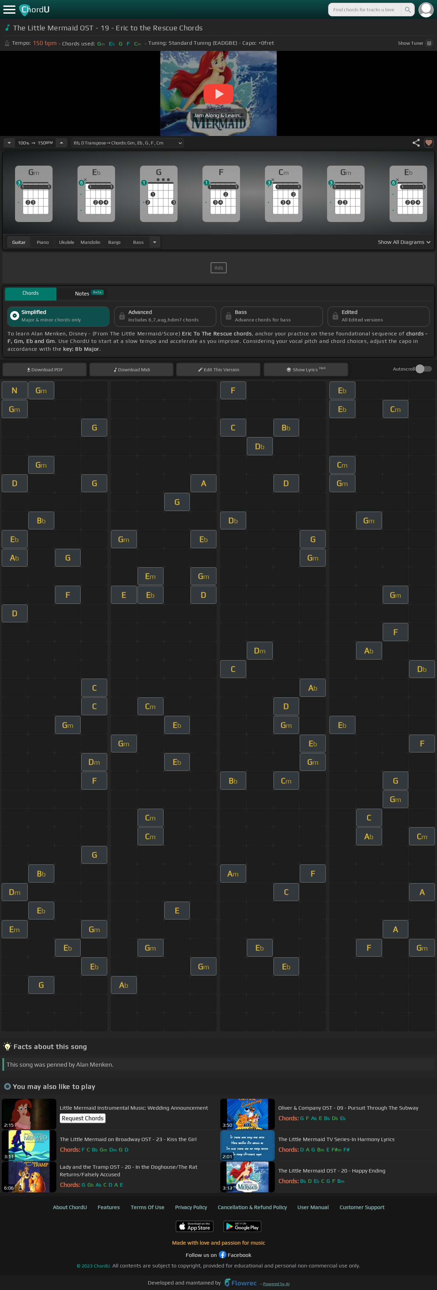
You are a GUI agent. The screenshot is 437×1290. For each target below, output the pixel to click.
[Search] (407, 9)
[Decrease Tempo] (9, 143)
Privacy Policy (191, 1207)
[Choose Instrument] (155, 242)
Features (109, 1207)
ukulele (66, 242)
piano (43, 242)
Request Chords (82, 1118)
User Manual (313, 1207)
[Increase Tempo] (61, 143)
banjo (114, 242)
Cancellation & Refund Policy (252, 1207)
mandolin (90, 242)
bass (138, 242)
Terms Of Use (148, 1207)
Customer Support (362, 1207)
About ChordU (70, 1207)
